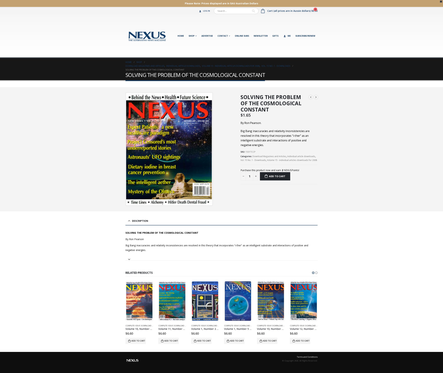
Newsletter (261, 35)
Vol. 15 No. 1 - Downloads (253, 160)
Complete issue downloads (138, 325)
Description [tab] (140, 220)
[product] (139, 301)
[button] (313, 273)
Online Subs (242, 35)
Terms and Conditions (307, 357)
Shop (192, 35)
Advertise (207, 35)
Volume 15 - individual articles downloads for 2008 (292, 160)
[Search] (253, 11)
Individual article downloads (301, 156)
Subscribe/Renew (305, 35)
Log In (206, 11)
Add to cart (277, 176)
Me (289, 35)
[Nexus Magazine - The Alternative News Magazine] (147, 35)
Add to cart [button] (138, 340)
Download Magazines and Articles (269, 156)
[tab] (221, 257)
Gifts (275, 35)
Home (181, 35)
